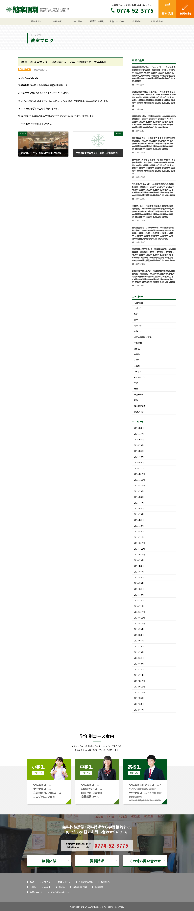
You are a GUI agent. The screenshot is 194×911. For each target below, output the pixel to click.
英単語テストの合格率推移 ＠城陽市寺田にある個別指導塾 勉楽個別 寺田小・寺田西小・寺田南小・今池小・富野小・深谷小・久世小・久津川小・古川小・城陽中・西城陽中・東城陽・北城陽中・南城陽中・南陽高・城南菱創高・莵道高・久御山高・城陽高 (153, 166)
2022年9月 (139, 698)
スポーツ (138, 308)
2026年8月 (139, 428)
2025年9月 (139, 491)
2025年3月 (139, 525)
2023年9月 (139, 629)
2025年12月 (139, 474)
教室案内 (105, 882)
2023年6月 (139, 646)
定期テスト (138, 331)
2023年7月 (139, 640)
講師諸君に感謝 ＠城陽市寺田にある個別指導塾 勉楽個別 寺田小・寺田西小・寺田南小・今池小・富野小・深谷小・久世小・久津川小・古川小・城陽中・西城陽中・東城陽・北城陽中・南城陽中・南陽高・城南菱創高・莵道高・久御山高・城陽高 (155, 122)
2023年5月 (139, 652)
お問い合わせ (36, 892)
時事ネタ (138, 325)
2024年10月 (139, 554)
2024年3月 (139, 594)
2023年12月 (139, 611)
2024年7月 (139, 571)
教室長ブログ (25, 69)
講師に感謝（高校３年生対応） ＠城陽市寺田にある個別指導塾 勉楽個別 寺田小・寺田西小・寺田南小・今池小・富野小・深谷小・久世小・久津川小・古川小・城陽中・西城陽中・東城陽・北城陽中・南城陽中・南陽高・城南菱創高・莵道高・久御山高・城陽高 (154, 98)
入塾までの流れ (86, 882)
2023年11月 (139, 617)
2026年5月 (139, 445)
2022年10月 (139, 692)
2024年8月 (139, 566)
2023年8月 (139, 635)
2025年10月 (139, 485)
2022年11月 (139, 686)
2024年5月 (139, 583)
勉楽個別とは (64, 882)
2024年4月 (139, 589)
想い (136, 314)
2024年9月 (139, 560)
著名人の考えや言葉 (143, 337)
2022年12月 (139, 681)
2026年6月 (139, 439)
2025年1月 (139, 537)
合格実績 (99, 887)
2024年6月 (139, 577)
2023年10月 (139, 623)
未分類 (137, 365)
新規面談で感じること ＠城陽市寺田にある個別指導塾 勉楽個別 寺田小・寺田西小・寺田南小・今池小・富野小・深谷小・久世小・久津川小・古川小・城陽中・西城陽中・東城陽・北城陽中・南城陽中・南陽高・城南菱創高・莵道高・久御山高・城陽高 (153, 276)
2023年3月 (139, 663)
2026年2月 (139, 462)
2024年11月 (139, 548)
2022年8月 (139, 703)
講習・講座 (138, 394)
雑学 (136, 319)
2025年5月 (139, 514)
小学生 (137, 360)
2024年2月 (139, 600)
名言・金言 (138, 302)
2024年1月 (139, 606)
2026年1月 (139, 468)
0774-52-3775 (111, 845)
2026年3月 (139, 456)
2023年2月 (139, 669)
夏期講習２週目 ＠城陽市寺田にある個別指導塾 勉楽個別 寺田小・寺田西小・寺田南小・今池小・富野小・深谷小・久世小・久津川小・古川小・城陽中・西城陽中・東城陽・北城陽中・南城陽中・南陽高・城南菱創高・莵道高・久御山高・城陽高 (154, 143)
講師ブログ (139, 411)
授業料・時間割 (80, 887)
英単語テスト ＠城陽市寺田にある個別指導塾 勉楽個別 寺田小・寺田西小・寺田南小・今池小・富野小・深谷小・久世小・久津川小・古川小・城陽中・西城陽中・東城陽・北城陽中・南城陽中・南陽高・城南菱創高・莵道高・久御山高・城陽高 (153, 211)
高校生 (137, 348)
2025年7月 (139, 502)
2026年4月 (139, 451)
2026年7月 (139, 433)
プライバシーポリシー (60, 892)
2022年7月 (139, 709)
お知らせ (137, 371)
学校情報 (138, 342)
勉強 (136, 400)
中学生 (137, 354)
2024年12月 (139, 543)
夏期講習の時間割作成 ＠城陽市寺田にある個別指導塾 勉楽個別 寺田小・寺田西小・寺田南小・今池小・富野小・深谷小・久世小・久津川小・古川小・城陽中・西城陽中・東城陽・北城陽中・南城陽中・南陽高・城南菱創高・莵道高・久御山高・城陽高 (154, 255)
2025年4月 (139, 520)
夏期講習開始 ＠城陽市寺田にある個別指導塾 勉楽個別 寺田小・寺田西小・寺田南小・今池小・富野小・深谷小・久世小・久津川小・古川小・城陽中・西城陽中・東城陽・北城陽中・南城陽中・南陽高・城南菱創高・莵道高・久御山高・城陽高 (154, 233)
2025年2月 (139, 531)
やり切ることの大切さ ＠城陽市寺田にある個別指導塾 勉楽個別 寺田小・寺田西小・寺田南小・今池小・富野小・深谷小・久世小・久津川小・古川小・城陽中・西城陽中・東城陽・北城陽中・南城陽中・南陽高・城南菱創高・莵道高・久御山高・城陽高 (153, 189)
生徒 (136, 383)
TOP (32, 882)
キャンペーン (139, 377)
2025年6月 (139, 508)
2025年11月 (139, 479)
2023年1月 (139, 675)
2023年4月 (139, 657)
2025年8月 (139, 497)
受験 (136, 388)
